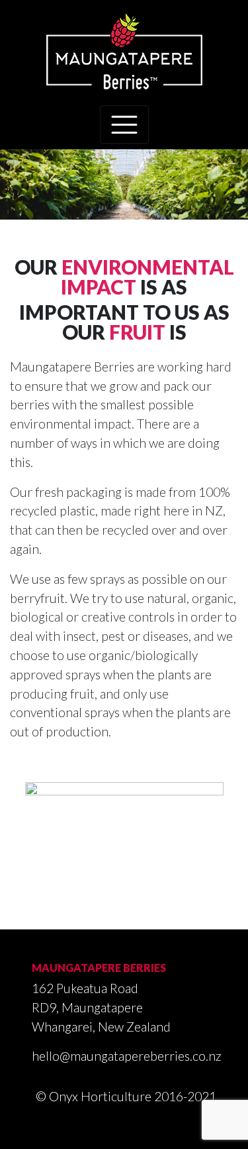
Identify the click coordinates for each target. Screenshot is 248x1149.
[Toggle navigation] (124, 124)
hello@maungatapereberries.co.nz (127, 1055)
